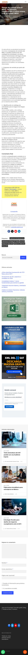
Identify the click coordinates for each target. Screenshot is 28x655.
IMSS (15, 19)
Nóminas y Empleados (12, 17)
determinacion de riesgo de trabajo (10, 241)
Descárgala (12, 189)
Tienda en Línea (6, 636)
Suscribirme (5, 639)
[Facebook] (9, 231)
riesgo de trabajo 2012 (7, 243)
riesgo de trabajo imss (19, 243)
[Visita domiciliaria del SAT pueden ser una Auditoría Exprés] (14, 447)
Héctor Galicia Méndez (9, 494)
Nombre (4, 563)
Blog (24, 607)
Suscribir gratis (18, 607)
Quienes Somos (6, 637)
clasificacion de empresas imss (17, 238)
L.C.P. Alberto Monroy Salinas (10, 528)
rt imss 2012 (5, 245)
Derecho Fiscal (7, 468)
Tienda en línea (6, 609)
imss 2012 (22, 241)
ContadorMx (7, 16)
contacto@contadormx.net (17, 227)
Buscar (23, 257)
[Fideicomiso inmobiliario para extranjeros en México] (14, 481)
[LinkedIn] (19, 625)
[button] (25, 1)
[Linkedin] (19, 231)
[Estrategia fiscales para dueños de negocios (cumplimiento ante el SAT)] (14, 515)
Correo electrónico (7, 569)
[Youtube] (15, 231)
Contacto (14, 609)
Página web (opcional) (8, 575)
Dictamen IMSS (9, 19)
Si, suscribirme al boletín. (10, 588)
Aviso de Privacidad (7, 607)
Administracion (8, 433)
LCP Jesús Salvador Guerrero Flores (11, 461)
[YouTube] (15, 625)
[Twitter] (12, 231)
